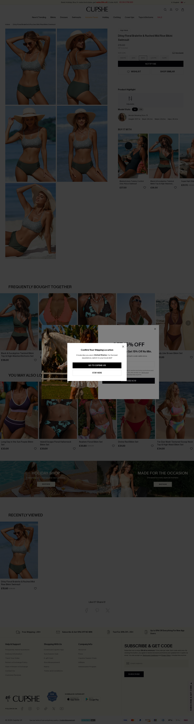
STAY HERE (97, 373)
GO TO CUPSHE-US (97, 365)
